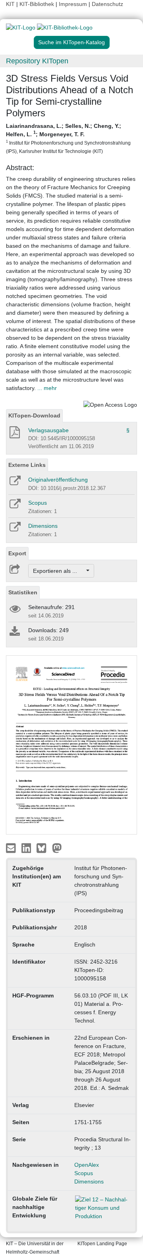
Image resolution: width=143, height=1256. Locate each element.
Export (17, 553)
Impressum (73, 4)
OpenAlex (86, 1165)
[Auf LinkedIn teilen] (27, 848)
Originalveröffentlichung (58, 479)
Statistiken (22, 592)
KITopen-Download (34, 415)
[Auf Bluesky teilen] (43, 848)
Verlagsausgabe (48, 430)
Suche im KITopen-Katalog (71, 42)
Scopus (37, 503)
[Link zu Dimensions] (14, 529)
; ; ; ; (68, 138)
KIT (10, 4)
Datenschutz (107, 4)
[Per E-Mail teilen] (11, 848)
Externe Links (27, 465)
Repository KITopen (37, 61)
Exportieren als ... (59, 571)
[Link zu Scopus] (14, 506)
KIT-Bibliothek (37, 4)
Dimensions (43, 526)
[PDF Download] (14, 434)
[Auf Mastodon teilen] (57, 848)
